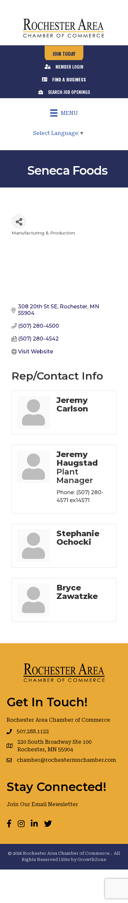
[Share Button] (18, 221)
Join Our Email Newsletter (42, 804)
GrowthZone (91, 859)
